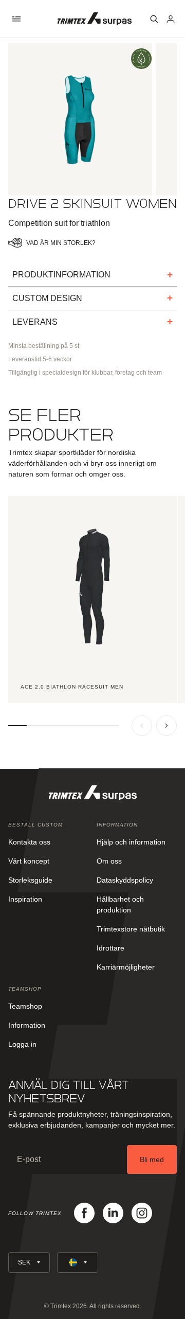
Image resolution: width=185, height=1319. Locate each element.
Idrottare (110, 948)
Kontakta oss (29, 842)
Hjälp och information (131, 842)
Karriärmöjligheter (126, 967)
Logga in (22, 1044)
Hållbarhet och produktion (120, 904)
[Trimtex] (94, 18)
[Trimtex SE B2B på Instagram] (142, 1213)
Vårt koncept (28, 861)
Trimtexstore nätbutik (131, 929)
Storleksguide (30, 880)
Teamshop (25, 1006)
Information (26, 1025)
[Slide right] (166, 725)
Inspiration (25, 899)
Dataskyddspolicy (125, 880)
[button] (16, 19)
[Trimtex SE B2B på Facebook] (84, 1213)
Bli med (152, 1159)
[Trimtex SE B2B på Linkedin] (113, 1213)
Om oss (109, 861)
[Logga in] (170, 19)
